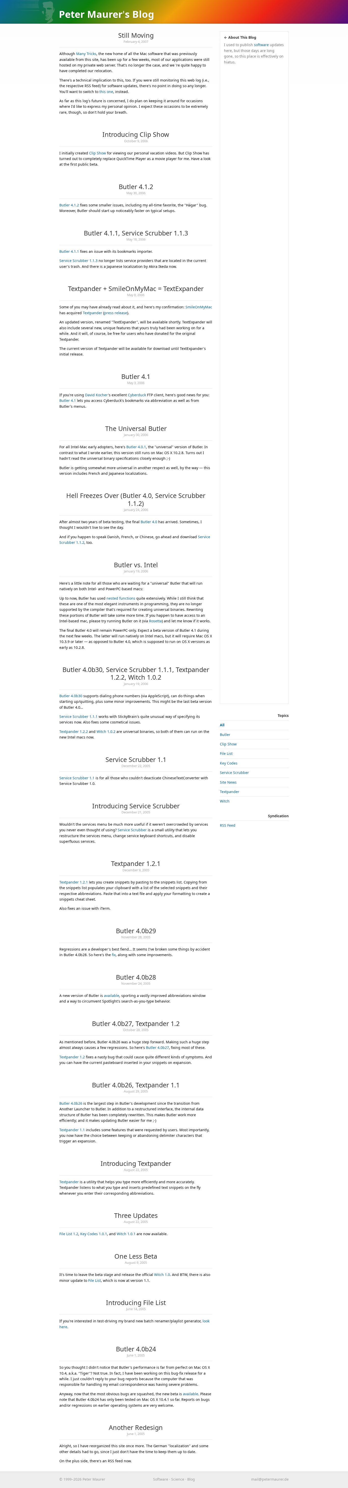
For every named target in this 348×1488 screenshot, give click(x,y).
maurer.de (270, 1479)
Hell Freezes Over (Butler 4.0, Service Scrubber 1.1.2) (135, 499)
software (261, 44)
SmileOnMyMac (198, 307)
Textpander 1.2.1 (135, 863)
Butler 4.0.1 (136, 446)
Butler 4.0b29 (136, 930)
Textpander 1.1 (72, 1129)
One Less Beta (135, 1256)
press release (115, 312)
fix (114, 954)
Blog (143, 14)
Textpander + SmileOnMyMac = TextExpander (136, 288)
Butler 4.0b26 (70, 1103)
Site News (228, 782)
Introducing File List (136, 1302)
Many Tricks (86, 53)
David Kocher (96, 394)
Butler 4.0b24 (136, 1349)
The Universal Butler (136, 428)
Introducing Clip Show (135, 134)
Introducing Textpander (136, 1163)
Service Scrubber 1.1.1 (78, 716)
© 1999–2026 (70, 1479)
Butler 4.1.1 (69, 251)
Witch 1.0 (162, 1274)
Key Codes (228, 763)
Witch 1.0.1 (126, 1233)
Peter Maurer (91, 14)
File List (94, 1280)
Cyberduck (137, 394)
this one (106, 91)
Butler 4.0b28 (136, 977)
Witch (225, 801)
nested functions (120, 598)
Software (160, 1479)
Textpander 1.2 (72, 1057)
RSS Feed (227, 825)
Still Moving (136, 35)
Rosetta (155, 620)
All (222, 724)
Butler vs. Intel (136, 564)
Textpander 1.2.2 (73, 731)
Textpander (92, 312)
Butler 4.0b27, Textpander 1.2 (136, 1023)
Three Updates (136, 1215)
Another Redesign (136, 1427)
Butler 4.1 (135, 376)
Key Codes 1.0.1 (93, 1233)
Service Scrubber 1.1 (135, 759)
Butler (225, 734)
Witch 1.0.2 (106, 731)
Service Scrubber (132, 829)
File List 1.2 (68, 1233)
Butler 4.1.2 (136, 186)
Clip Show (97, 153)
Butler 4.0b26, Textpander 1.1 (136, 1085)
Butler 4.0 (149, 521)
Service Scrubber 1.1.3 (78, 260)
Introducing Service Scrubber (136, 805)
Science (177, 1479)
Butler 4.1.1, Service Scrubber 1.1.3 (136, 233)
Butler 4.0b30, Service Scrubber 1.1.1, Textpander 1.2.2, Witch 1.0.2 (135, 673)
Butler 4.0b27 (157, 1047)
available (111, 995)
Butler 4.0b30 (70, 695)
